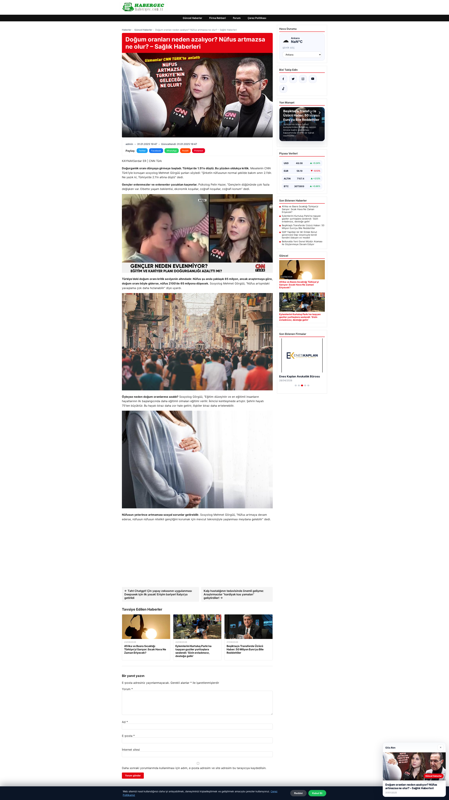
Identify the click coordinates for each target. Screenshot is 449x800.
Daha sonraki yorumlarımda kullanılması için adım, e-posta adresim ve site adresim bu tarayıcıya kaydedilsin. (194, 768)
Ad (125, 722)
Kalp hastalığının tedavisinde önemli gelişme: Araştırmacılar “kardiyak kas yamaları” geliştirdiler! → (234, 594)
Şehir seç (289, 47)
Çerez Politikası (257, 17)
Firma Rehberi (217, 17)
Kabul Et (317, 793)
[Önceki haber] (312, 113)
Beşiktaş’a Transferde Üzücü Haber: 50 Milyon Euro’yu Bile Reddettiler (303, 226)
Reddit (185, 150)
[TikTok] (283, 89)
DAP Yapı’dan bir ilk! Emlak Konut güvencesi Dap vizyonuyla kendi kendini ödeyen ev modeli (299, 235)
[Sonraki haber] (319, 113)
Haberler (126, 29)
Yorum (127, 689)
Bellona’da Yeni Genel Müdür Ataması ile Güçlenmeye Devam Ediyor (302, 243)
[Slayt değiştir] (296, 385)
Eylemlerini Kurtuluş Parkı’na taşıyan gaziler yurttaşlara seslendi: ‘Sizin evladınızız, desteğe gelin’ (301, 218)
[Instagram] (303, 79)
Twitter (142, 150)
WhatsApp (172, 150)
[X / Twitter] (293, 79)
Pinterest (198, 150)
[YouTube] (313, 79)
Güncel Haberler (192, 17)
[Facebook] (283, 79)
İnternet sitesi (131, 749)
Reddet (298, 793)
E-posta (128, 736)
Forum (237, 17)
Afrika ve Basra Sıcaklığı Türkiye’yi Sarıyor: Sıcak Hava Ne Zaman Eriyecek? (300, 209)
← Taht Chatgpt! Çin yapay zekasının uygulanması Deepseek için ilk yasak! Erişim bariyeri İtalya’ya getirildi (158, 594)
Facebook (156, 150)
